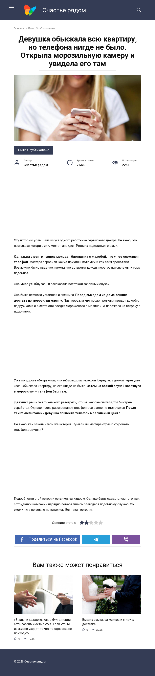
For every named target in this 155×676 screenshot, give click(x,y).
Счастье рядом (64, 10)
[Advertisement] (77, 208)
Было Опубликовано (33, 150)
